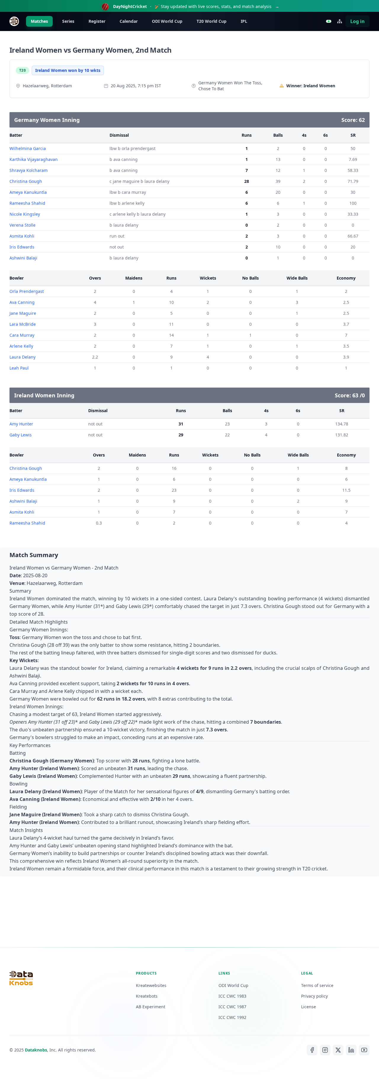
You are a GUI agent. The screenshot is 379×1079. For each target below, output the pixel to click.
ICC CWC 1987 (232, 1006)
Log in (357, 21)
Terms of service (317, 985)
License (308, 1006)
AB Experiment (150, 1006)
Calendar (129, 21)
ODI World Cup (167, 21)
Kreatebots (147, 996)
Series (68, 21)
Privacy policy (314, 996)
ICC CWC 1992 (232, 1017)
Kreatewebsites (151, 985)
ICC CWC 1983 (232, 996)
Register (97, 21)
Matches (39, 21)
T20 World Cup (212, 21)
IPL (244, 21)
